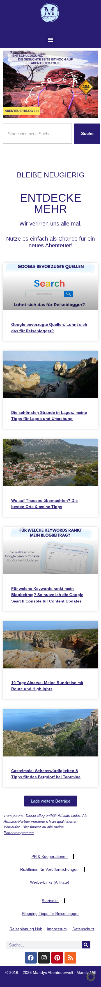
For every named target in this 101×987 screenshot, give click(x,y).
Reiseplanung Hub (26, 929)
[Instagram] (44, 958)
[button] (50, 39)
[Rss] (70, 958)
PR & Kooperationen (49, 856)
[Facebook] (31, 958)
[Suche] (86, 944)
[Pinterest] (57, 958)
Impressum (57, 929)
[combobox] (37, 134)
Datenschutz (83, 929)
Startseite (50, 900)
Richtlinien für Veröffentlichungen (49, 869)
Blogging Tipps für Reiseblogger (50, 913)
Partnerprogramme (19, 833)
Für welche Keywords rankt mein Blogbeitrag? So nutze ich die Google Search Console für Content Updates (47, 594)
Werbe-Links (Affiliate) (49, 882)
